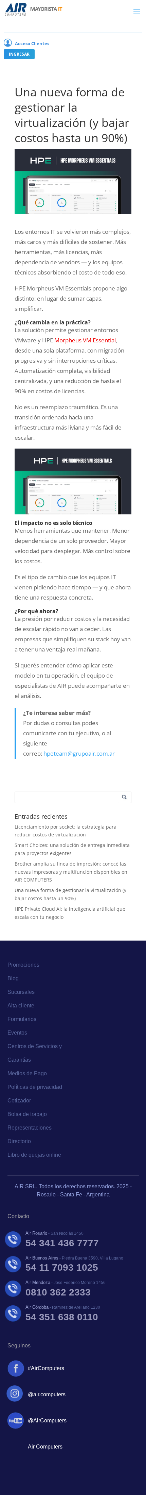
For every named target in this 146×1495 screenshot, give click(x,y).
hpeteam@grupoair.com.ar (79, 753)
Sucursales (21, 992)
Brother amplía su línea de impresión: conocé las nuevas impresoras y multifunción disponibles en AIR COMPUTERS (71, 871)
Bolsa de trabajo (27, 1114)
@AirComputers (47, 1420)
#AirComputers (46, 1368)
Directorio (19, 1141)
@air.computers (47, 1394)
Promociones (23, 965)
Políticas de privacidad (34, 1087)
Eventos (17, 1033)
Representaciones (29, 1128)
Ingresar (19, 54)
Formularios (21, 1019)
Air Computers (45, 1447)
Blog (13, 978)
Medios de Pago (27, 1073)
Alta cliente (20, 1005)
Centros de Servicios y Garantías (34, 1053)
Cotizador (19, 1100)
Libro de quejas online (34, 1155)
